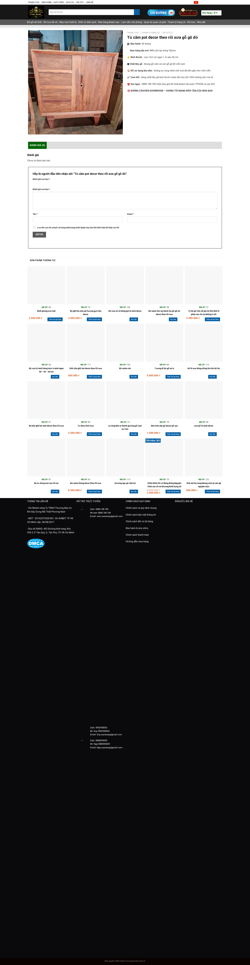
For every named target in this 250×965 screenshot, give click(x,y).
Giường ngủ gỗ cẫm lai (125, 483)
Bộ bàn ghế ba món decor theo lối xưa (46, 426)
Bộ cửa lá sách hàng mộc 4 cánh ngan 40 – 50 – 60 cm (46, 370)
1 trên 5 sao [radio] (36, 183)
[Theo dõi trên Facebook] (201, 2)
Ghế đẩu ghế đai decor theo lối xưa (85, 368)
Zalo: (92, 727)
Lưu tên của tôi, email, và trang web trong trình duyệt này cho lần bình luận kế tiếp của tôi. (78, 227)
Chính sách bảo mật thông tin (141, 514)
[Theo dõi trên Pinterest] (217, 2)
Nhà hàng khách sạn (108, 22)
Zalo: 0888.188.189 (99, 509)
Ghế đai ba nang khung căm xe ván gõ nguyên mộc (203, 485)
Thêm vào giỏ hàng (55, 319)
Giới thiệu (59, 2)
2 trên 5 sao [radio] (50, 183)
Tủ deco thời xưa (86, 426)
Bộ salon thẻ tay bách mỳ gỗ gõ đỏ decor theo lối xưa (164, 313)
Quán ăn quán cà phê (155, 22)
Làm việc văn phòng (131, 22)
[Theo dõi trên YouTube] (220, 2)
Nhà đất (201, 22)
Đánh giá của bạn (41, 179)
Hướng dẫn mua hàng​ (137, 541)
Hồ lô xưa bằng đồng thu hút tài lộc (204, 368)
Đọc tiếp (133, 319)
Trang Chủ (33, 2)
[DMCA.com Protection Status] (36, 543)
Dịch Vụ (70, 2)
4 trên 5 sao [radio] (83, 183)
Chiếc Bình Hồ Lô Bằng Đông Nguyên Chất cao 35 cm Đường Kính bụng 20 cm (164, 485)
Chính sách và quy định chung (141, 508)
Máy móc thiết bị (68, 22)
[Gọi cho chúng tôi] (214, 2)
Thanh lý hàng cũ (176, 22)
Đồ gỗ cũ (167, 33)
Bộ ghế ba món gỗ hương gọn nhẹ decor (85, 313)
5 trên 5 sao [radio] (101, 183)
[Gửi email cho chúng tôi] (211, 2)
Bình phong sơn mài (46, 311)
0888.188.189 (104, 512)
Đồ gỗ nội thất (34, 22)
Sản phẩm (46, 2)
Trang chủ (132, 33)
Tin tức (80, 2)
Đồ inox (191, 22)
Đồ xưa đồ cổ (50, 22)
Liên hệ (89, 2)
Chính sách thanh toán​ (137, 534)
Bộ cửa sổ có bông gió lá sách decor (125, 311)
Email (130, 214)
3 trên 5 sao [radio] (65, 183)
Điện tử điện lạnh (87, 22)
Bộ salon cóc (125, 368)
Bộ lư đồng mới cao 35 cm (46, 483)
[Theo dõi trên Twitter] (207, 2)
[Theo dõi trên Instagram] (204, 2)
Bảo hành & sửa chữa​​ (137, 528)
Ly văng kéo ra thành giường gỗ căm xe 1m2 (125, 427)
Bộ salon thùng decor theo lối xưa (85, 483)
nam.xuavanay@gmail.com (110, 516)
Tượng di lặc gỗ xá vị (164, 368)
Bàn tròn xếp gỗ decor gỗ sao (164, 426)
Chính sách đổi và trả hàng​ (139, 521)
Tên (35, 214)
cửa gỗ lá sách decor (203, 426)
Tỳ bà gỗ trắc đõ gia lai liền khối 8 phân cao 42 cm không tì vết (203, 313)
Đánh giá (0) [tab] (37, 145)
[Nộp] (137, 12)
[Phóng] (32, 131)
